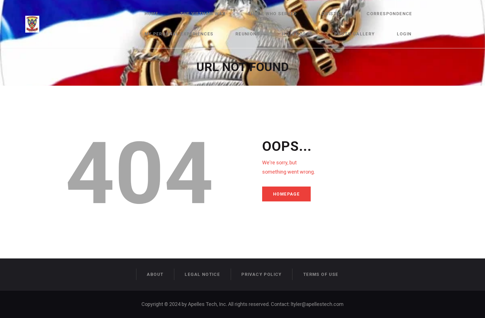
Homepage (286, 194)
